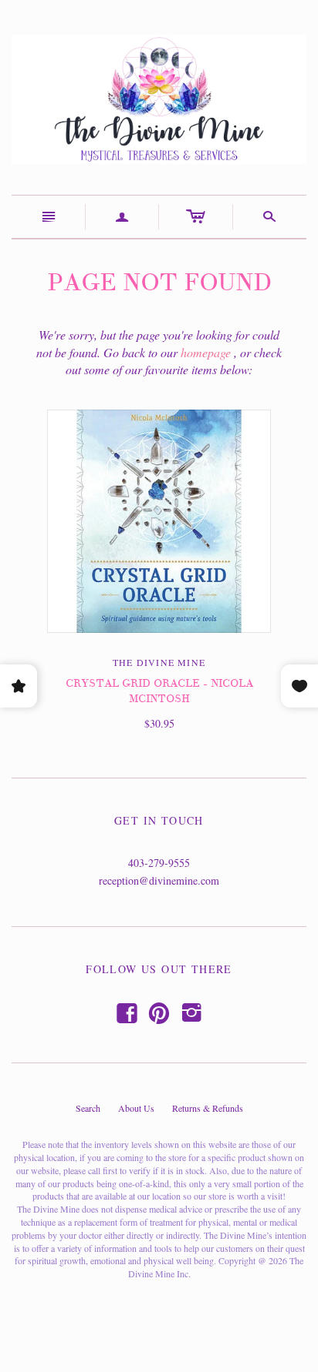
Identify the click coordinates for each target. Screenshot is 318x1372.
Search (88, 1108)
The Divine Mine (159, 662)
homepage (206, 352)
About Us (136, 1108)
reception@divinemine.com (159, 880)
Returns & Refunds (207, 1108)
